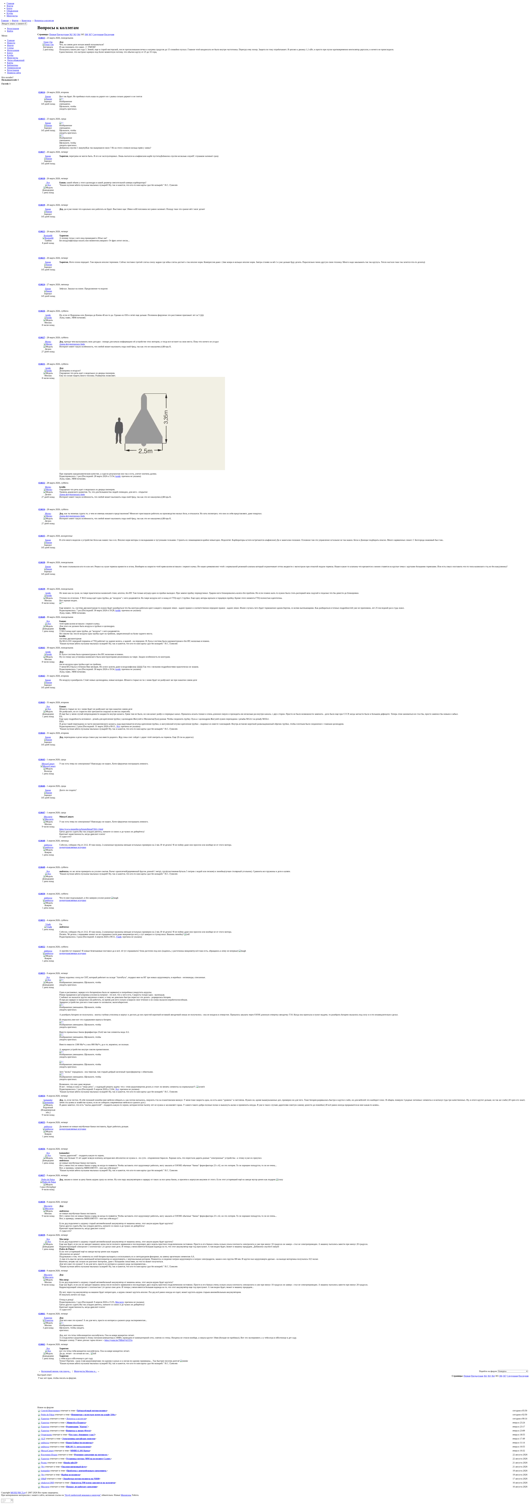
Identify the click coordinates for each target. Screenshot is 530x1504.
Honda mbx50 (70, 1462)
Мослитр (48, 817)
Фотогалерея (13, 50)
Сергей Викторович (50, 1410)
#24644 (41, 733)
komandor (48, 1100)
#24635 (41, 536)
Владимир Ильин (49, 1454)
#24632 (41, 483)
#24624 (41, 284)
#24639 (41, 589)
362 (71, 34)
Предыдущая (63, 34)
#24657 (41, 1175)
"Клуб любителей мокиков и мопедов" (82, 1495)
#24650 (41, 894)
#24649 (41, 867)
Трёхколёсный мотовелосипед (92, 1410)
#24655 (41, 1122)
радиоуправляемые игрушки (72, 847)
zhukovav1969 (47, 1482)
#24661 (41, 1314)
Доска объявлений (15, 60)
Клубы (10, 13)
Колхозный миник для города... (56, 1371)
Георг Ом (48, 42)
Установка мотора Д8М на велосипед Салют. (88, 1458)
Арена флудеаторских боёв (72, 344)
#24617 (41, 152)
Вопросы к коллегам (44, 20)
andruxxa (48, 845)
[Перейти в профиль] (48, 44)
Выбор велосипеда (70, 1474)
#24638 (41, 562)
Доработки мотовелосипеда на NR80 (81, 1478)
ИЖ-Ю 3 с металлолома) (78, 1446)
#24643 (41, 702)
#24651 (41, 920)
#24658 (41, 1202)
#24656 (41, 1149)
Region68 (48, 235)
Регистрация (13, 28)
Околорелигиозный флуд (73, 1466)
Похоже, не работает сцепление (81, 1487)
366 (86, 34)
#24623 (41, 258)
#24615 (41, 119)
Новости (11, 43)
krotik (48, 315)
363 (74, 34)
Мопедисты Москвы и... (85, 1371)
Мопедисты (12, 16)
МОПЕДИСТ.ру (18, 1492)
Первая (52, 34)
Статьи (10, 48)
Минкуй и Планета (76, 1422)
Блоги (9, 8)
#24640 (41, 617)
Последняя (109, 34)
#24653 (41, 973)
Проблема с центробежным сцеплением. (87, 1470)
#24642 (41, 676)
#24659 (41, 1235)
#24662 (41, 1344)
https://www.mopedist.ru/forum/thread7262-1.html (81, 829)
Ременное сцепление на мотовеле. (91, 1454)
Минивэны (126, 1495)
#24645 (41, 759)
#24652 (41, 947)
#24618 (41, 178)
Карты (10, 63)
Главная (5, 20)
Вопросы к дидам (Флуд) (78, 1430)
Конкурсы (26, 20)
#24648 (41, 841)
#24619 (41, 205)
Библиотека (12, 65)
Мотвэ (48, 341)
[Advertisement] (283, 76)
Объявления (12, 11)
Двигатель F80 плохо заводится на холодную (93, 1482)
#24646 (41, 786)
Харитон (48, 1318)
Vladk (48, 924)
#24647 (41, 812)
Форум (10, 6)
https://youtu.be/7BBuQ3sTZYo (118, 1340)
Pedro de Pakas (48, 1179)
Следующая (98, 34)
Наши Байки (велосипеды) (79, 1442)
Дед (48, 182)
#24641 (41, 648)
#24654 (41, 1096)
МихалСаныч (48, 763)
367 (90, 34)
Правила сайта (14, 73)
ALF (43, 1438)
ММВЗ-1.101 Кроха (80, 1450)
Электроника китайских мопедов (78, 1438)
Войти (10, 31)
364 (78, 34)
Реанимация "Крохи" (77, 1426)
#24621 (41, 231)
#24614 (41, 92)
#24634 (41, 509)
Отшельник (46, 1434)
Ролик (44, 1462)
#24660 (41, 1270)
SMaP (43, 1478)
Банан (48, 96)
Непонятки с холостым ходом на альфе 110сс (93, 1414)
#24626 (41, 311)
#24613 (41, 38)
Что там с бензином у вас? (82, 1434)
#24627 (41, 337)
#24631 (41, 364)
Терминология (14, 68)
